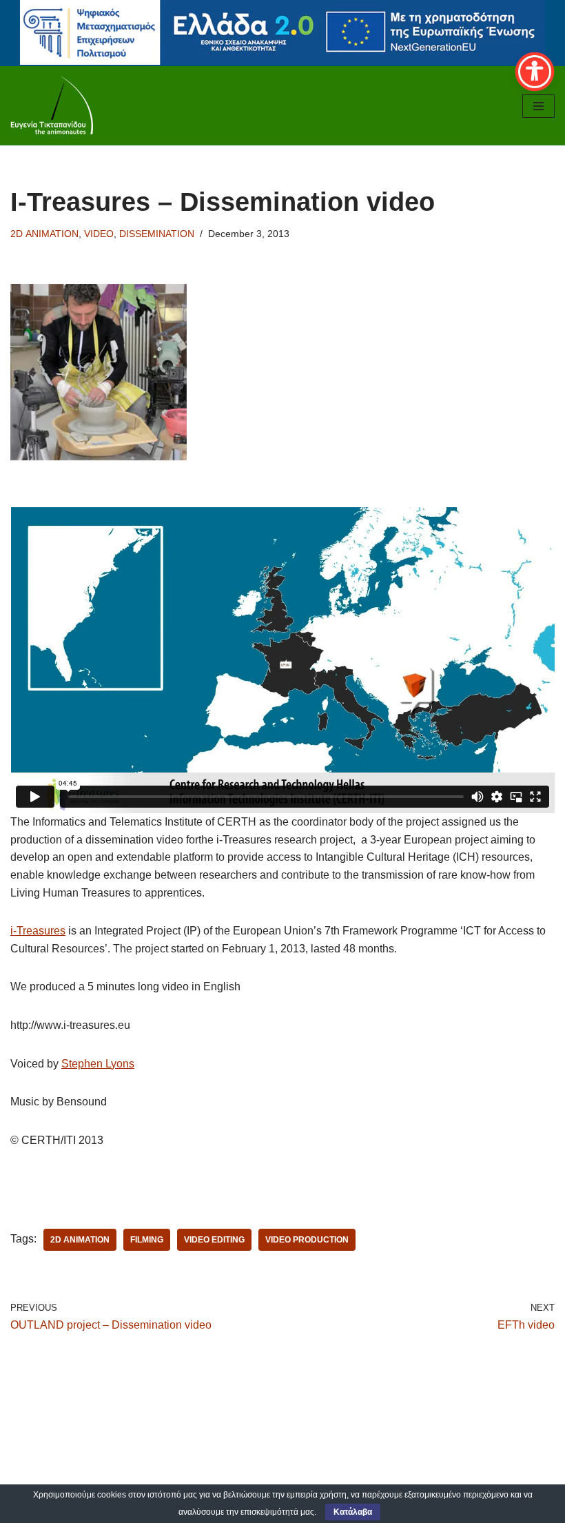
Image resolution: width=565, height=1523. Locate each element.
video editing (214, 1240)
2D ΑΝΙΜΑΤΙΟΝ (44, 233)
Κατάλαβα (352, 1512)
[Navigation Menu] (538, 106)
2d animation (80, 1240)
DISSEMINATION (156, 233)
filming (146, 1240)
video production (307, 1240)
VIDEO (99, 233)
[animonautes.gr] (51, 106)
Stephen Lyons (97, 1064)
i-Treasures (37, 931)
